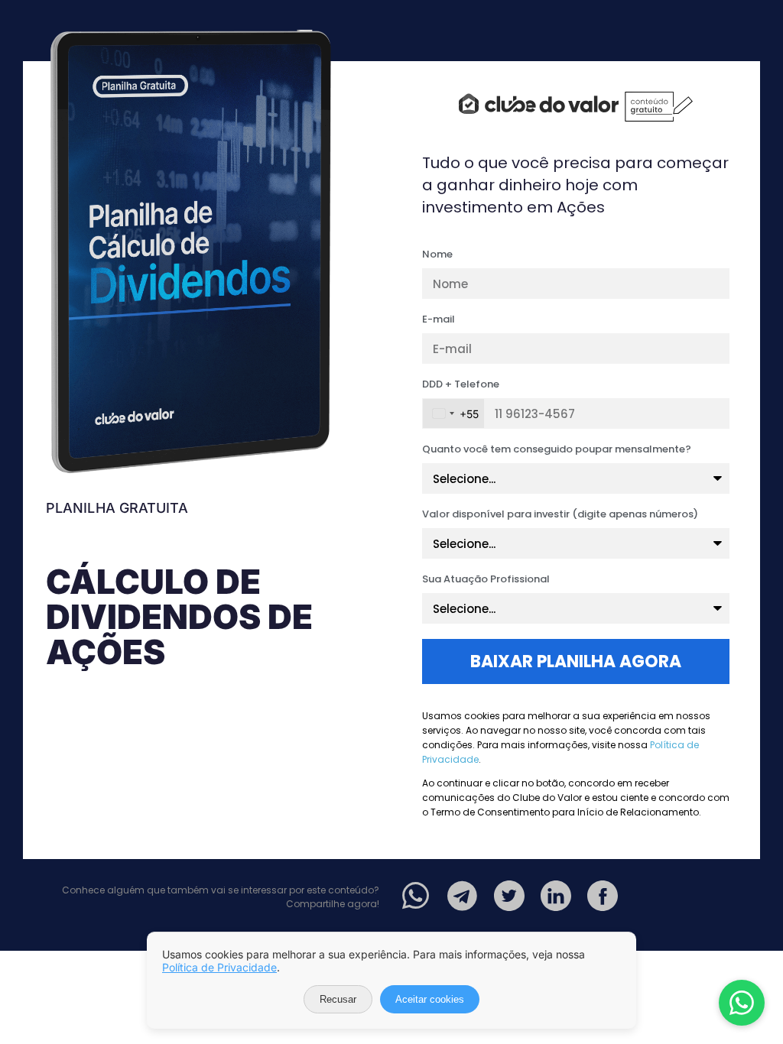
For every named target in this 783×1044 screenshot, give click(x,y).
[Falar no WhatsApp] (742, 1003)
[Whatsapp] (416, 895)
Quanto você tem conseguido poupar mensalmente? (556, 450)
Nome (437, 255)
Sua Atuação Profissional (486, 580)
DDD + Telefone (460, 385)
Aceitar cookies (429, 999)
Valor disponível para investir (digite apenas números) (560, 515)
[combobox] (453, 413)
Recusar (338, 999)
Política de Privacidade (219, 967)
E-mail (438, 320)
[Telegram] (462, 895)
